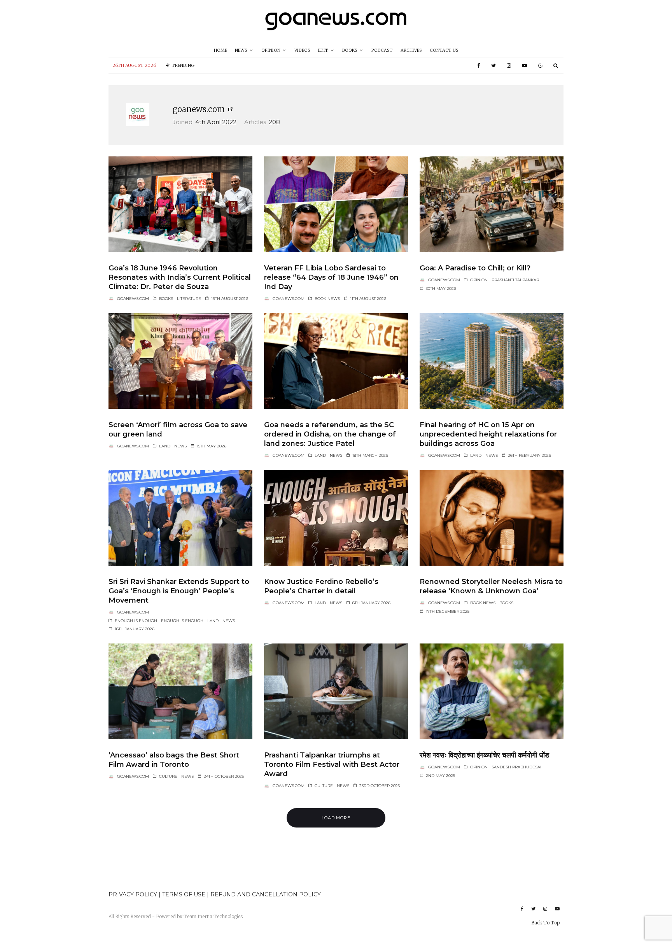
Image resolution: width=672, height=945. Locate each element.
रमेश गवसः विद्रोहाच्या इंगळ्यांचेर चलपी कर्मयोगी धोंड (484, 755)
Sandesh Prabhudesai (516, 767)
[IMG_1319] (180, 361)
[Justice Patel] (336, 361)
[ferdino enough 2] (336, 518)
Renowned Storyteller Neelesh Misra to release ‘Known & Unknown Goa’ (491, 586)
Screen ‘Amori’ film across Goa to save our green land (177, 429)
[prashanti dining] (336, 691)
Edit (323, 50)
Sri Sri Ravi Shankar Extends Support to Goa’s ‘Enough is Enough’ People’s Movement (178, 591)
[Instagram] (508, 65)
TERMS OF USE (184, 894)
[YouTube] (524, 65)
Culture (168, 776)
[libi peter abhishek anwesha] (336, 204)
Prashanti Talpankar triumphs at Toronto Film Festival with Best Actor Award (331, 764)
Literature (189, 298)
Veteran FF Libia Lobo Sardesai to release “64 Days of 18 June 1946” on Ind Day (331, 277)
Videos (302, 50)
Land (164, 446)
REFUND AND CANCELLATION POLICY (265, 894)
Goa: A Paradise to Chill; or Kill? (475, 268)
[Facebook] (479, 65)
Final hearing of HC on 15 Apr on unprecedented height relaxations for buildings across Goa (488, 434)
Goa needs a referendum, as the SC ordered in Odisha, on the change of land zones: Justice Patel (330, 434)
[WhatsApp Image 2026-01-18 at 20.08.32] (180, 518)
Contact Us (444, 50)
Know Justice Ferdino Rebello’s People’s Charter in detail (321, 586)
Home (220, 50)
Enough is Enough (136, 620)
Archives (411, 50)
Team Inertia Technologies (213, 916)
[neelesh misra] (492, 518)
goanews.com (199, 109)
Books (349, 50)
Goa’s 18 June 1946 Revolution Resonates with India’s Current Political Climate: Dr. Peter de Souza (179, 277)
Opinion (270, 50)
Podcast (382, 50)
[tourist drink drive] (492, 204)
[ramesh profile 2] (492, 691)
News (241, 50)
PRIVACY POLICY (132, 894)
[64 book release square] (180, 204)
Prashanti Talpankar (515, 279)
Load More (336, 818)
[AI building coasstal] (492, 361)
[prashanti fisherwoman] (180, 691)
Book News (327, 298)
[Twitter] (493, 65)
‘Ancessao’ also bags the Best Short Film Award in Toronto (173, 760)
